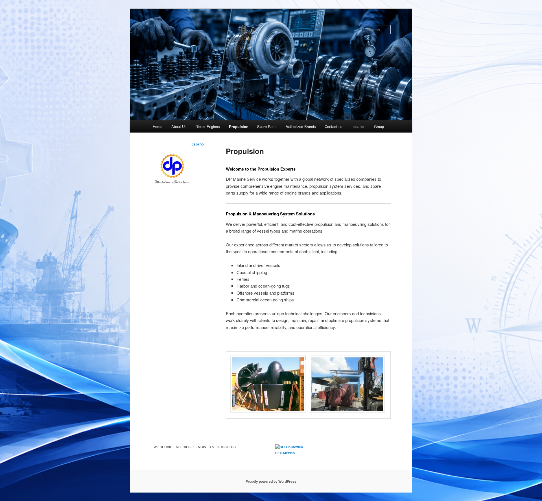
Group (379, 126)
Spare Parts (267, 126)
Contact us (333, 126)
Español (197, 144)
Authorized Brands (301, 126)
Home (157, 126)
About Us (179, 126)
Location (358, 126)
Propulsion (238, 126)
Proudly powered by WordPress (271, 481)
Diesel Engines (207, 126)
